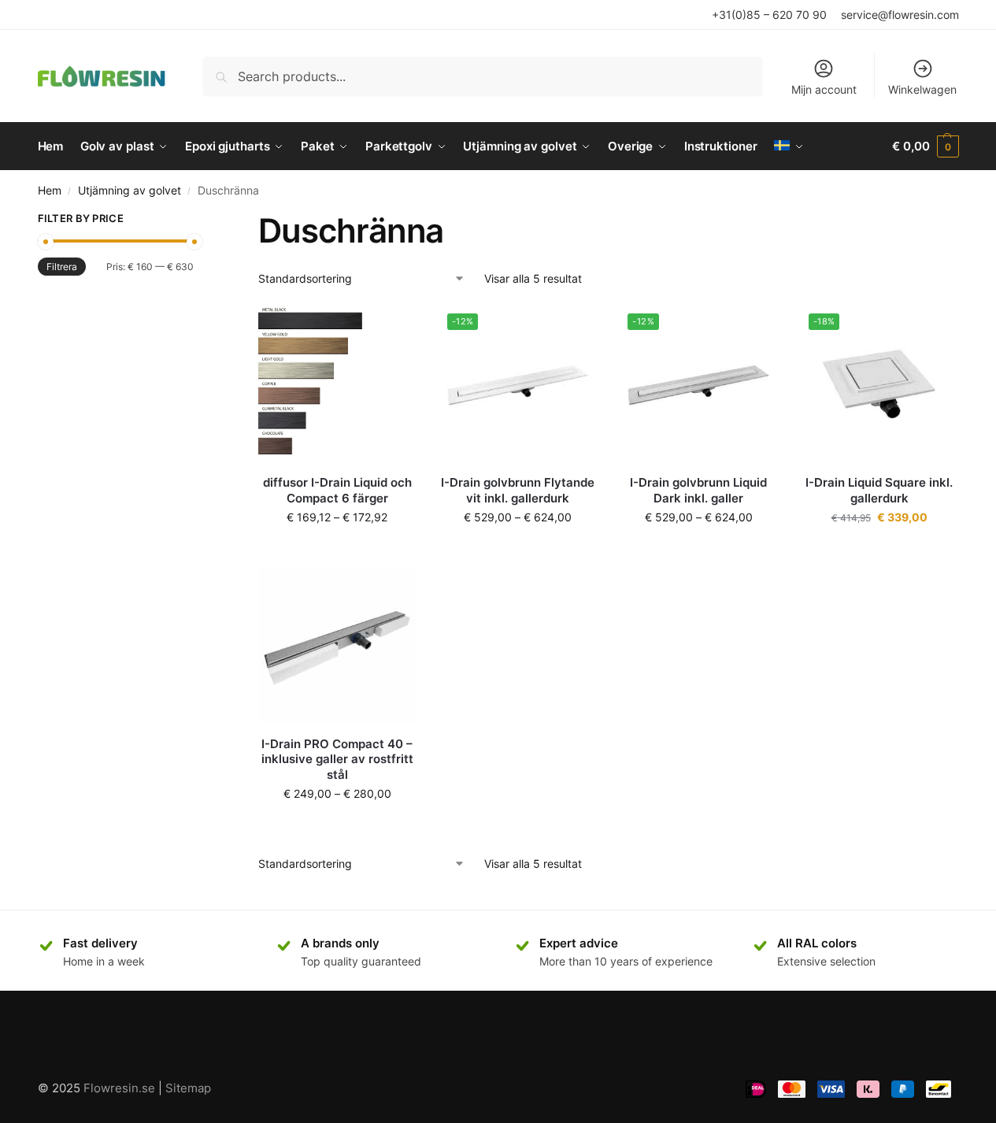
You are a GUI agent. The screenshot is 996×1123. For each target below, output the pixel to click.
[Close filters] (198, 220)
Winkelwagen (922, 89)
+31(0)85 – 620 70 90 (769, 14)
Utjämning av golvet (129, 190)
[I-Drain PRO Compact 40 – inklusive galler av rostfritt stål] (337, 645)
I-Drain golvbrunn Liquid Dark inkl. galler (698, 490)
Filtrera (61, 266)
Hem (49, 190)
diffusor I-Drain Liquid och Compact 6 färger (337, 490)
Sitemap (188, 1087)
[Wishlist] (392, 329)
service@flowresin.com (900, 14)
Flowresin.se (119, 1087)
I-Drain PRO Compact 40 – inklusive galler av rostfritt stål (337, 759)
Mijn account (824, 89)
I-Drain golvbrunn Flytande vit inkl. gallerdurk (517, 490)
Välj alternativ (337, 550)
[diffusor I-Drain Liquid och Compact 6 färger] (337, 384)
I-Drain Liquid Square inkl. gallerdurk (879, 490)
